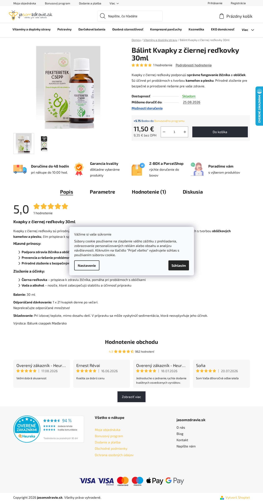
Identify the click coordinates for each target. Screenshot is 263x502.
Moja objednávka (24, 3)
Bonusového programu (169, 121)
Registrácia (238, 3)
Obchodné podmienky (111, 448)
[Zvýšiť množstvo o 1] (185, 132)
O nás (181, 427)
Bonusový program (57, 3)
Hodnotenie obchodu (131, 341)
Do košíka (220, 132)
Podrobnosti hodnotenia (194, 65)
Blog (180, 434)
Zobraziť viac (131, 397)
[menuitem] (31, 29)
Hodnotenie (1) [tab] (149, 192)
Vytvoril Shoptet (238, 497)
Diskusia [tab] (193, 192)
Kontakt (182, 440)
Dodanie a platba (90, 3)
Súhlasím (179, 265)
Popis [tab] (66, 192)
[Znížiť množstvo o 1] (164, 132)
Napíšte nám (186, 446)
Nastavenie (87, 265)
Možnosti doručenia (147, 108)
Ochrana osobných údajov (114, 455)
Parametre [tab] (102, 192)
